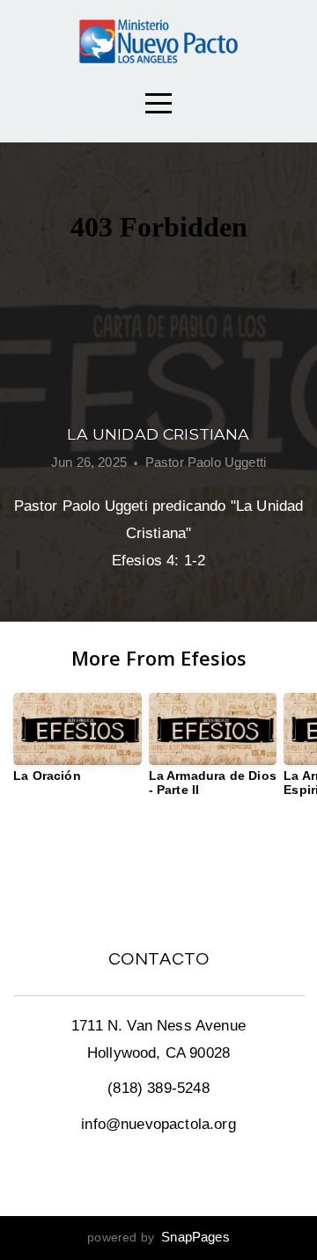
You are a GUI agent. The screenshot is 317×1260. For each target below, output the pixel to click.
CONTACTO (159, 959)
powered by (158, 1237)
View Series (158, 861)
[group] (77, 745)
